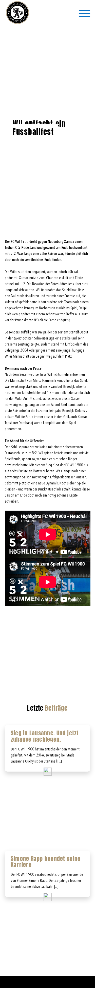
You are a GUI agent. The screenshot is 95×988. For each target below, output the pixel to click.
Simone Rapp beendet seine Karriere (46, 861)
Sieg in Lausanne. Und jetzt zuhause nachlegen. (45, 736)
